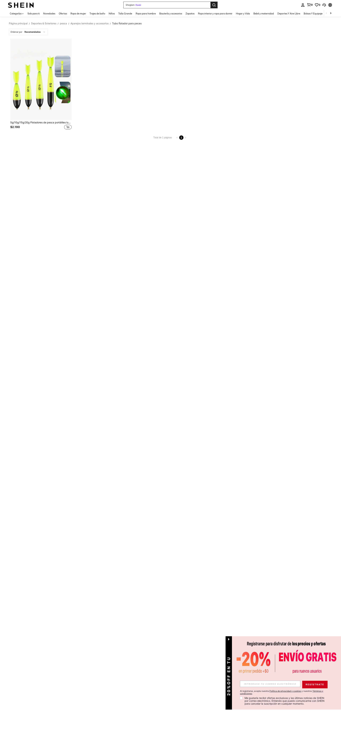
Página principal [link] (18, 23)
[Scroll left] (326, 13)
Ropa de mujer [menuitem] (78, 13)
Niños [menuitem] (112, 13)
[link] (310, 5)
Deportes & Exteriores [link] (43, 23)
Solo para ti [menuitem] (34, 13)
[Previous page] (177, 137)
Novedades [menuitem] (49, 13)
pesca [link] (63, 23)
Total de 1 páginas (162, 137)
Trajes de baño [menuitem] (97, 13)
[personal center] (303, 5)
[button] (324, 5)
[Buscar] (214, 5)
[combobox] (28, 32)
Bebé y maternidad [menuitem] (263, 13)
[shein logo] (21, 5)
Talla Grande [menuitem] (125, 13)
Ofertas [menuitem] (63, 13)
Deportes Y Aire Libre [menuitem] (288, 13)
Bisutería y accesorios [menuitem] (170, 13)
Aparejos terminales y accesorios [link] (90, 23)
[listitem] (41, 84)
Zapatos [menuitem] (190, 13)
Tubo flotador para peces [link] (127, 23)
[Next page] (185, 137)
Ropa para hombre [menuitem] (146, 13)
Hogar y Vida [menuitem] (243, 13)
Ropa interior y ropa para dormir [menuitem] (215, 13)
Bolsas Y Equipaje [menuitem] (313, 13)
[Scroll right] (330, 13)
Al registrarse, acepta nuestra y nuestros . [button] (281, 692)
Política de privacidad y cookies (285, 691)
